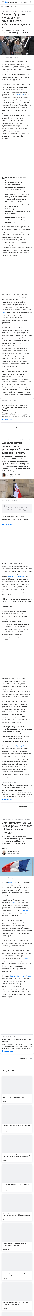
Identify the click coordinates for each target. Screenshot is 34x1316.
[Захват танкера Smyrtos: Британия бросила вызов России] (17, 1296)
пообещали (24, 958)
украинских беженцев (16, 576)
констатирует (7, 524)
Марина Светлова (13, 474)
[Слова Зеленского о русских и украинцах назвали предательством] (17, 1207)
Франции (14, 902)
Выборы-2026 (8, 6)
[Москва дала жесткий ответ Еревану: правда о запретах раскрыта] (17, 1089)
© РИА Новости (18, 11)
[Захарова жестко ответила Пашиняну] (17, 1119)
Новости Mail (17, 439)
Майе (3, 312)
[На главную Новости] (12, 2)
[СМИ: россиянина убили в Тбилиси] (17, 1178)
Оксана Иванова (13, 851)
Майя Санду (20, 95)
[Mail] (6, 2)
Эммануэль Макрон (24, 976)
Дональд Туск (21, 746)
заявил (25, 910)
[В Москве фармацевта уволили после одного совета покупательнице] (17, 1237)
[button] (17, 45)
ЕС (12, 333)
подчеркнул (12, 882)
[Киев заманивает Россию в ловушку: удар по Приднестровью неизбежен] (17, 1148)
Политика (28, 11)
